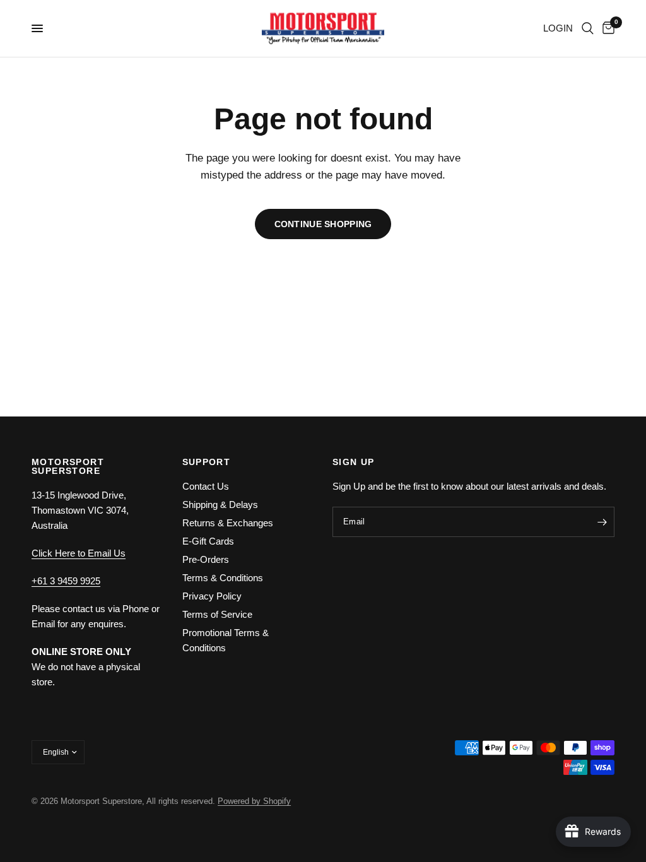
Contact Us (205, 486)
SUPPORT (206, 462)
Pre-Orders (205, 559)
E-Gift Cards (208, 541)
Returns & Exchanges (227, 522)
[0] (606, 28)
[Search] (587, 28)
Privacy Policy (212, 596)
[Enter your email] (601, 522)
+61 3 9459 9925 (66, 581)
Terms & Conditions (222, 577)
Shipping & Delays (220, 504)
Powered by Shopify (254, 801)
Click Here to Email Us (79, 553)
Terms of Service (217, 614)
